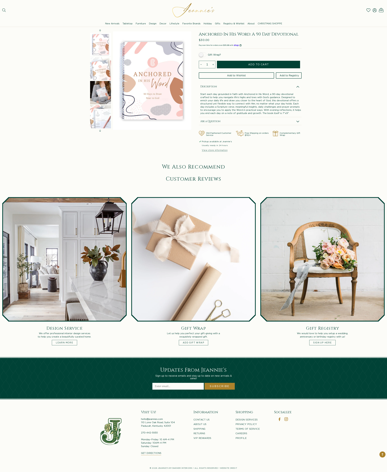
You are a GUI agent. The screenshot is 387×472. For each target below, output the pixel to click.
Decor (162, 23)
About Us (200, 424)
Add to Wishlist (236, 75)
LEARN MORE (64, 342)
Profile (241, 438)
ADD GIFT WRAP (193, 342)
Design (152, 23)
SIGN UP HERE (322, 342)
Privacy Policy (246, 424)
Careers (241, 433)
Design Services (247, 419)
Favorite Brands (191, 23)
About (251, 23)
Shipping (199, 429)
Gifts (217, 23)
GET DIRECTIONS (151, 453)
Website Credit (228, 468)
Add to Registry (289, 75)
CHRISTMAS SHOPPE (270, 23)
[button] (4, 10)
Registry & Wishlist (233, 23)
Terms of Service (248, 429)
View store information (215, 150)
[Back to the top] (382, 454)
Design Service (64, 327)
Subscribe (219, 386)
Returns (199, 433)
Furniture (141, 23)
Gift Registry (322, 327)
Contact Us (202, 419)
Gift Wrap (193, 327)
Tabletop (127, 23)
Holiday (207, 23)
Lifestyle (174, 23)
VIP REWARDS (202, 438)
